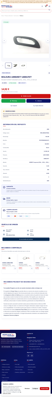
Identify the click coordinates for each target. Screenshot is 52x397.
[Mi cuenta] (42, 6)
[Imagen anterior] (4, 40)
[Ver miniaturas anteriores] (2, 65)
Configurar (35, 388)
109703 (4, 82)
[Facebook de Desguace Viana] (28, 355)
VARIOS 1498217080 (7, 262)
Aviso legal (17, 364)
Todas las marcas (5, 377)
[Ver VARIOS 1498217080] (15, 268)
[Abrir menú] (49, 6)
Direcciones (30, 369)
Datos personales (31, 364)
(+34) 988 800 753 (32, 344)
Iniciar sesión (30, 372)
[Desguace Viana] (8, 335)
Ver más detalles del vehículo (26, 239)
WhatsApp (14, 100)
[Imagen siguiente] (47, 40)
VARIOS (21, 262)
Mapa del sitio (5, 380)
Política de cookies (19, 369)
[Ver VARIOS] (32, 268)
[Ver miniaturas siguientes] (49, 65)
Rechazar (27, 388)
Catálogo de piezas (6, 364)
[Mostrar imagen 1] (8, 65)
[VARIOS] (26, 258)
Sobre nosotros (5, 372)
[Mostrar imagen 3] (23, 65)
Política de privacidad (19, 367)
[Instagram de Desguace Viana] (32, 355)
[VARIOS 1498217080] (9, 258)
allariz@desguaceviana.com (34, 346)
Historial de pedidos (32, 367)
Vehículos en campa (6, 367)
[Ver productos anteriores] (46, 251)
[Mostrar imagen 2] (16, 65)
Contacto (4, 374)
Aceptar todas (44, 388)
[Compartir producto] (49, 73)
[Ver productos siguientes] (49, 251)
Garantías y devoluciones (20, 372)
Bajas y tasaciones (6, 369)
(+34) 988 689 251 (40, 344)
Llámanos (39, 100)
